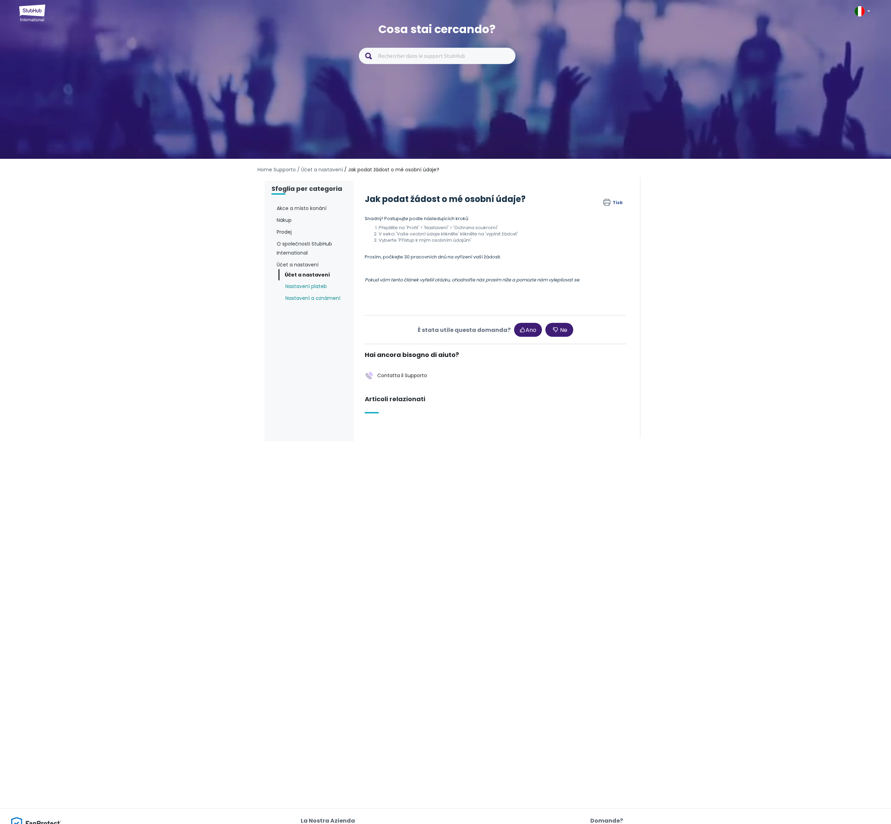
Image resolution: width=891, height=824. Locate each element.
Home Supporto (277, 169)
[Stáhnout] (432, 329)
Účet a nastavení (307, 274)
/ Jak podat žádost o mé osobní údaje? (391, 169)
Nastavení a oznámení (312, 298)
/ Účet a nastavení (320, 169)
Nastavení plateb (306, 286)
